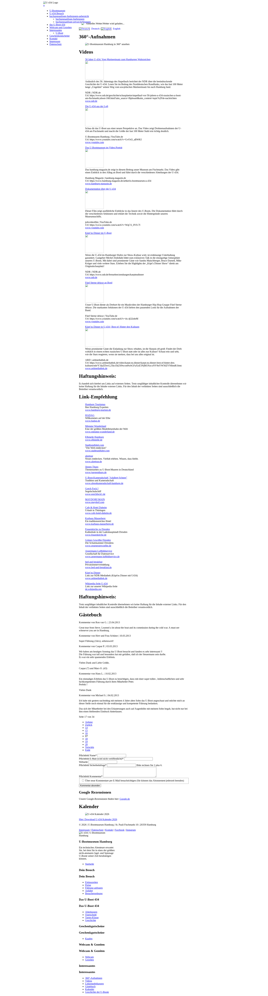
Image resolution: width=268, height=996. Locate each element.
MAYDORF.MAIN (95, 499)
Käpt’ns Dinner (92, 572)
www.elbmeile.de (93, 439)
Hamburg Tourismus (95, 404)
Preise (88, 885)
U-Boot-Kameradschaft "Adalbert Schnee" (106, 477)
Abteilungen (91, 912)
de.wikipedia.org (93, 589)
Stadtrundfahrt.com (94, 445)
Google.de (125, 799)
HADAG (89, 415)
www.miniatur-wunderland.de (100, 431)
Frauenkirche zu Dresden (97, 529)
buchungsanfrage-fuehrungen (70, 19)
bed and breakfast (93, 561)
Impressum (54, 41)
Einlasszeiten (91, 882)
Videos (88, 981)
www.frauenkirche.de (95, 534)
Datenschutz (55, 44)
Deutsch (95, 28)
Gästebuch (90, 986)
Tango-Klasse (92, 917)
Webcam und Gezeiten (60, 27)
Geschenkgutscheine (59, 35)
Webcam (89, 957)
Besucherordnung (94, 893)
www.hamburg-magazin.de (98, 183)
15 (86, 730)
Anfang (89, 722)
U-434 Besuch (56, 13)
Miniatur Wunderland (95, 426)
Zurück (88, 725)
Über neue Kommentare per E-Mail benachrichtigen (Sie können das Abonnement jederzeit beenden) (134, 780)
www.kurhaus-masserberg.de (99, 524)
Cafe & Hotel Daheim (96, 507)
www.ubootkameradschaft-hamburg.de (104, 483)
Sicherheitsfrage (93, 765)
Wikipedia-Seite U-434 (96, 583)
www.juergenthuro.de (96, 472)
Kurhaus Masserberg (95, 518)
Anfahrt (89, 890)
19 (86, 741)
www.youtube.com (94, 142)
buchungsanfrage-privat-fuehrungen (73, 21)
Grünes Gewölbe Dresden (98, 540)
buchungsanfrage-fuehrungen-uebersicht (69, 16)
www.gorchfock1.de (95, 494)
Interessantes (55, 30)
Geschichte (90, 920)
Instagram (131, 830)
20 (86, 744)
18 (86, 738)
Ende (87, 750)
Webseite (83, 762)
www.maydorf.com (94, 502)
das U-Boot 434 (57, 24)
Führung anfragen (94, 888)
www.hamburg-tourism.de (98, 410)
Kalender (89, 989)
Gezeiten (89, 959)
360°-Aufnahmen (93, 978)
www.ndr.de (91, 101)
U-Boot (59, 33)
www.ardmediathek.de (96, 368)
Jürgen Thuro (91, 466)
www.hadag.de (92, 421)
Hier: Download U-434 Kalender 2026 (98, 819)
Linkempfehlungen (94, 983)
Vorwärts (89, 747)
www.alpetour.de (93, 461)
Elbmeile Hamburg (94, 437)
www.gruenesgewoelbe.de (98, 545)
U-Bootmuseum (57, 10)
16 (86, 733)
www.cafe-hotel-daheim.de (98, 513)
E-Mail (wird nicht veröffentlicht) (101, 758)
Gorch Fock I (91, 488)
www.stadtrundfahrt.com (97, 450)
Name (88, 755)
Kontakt (53, 38)
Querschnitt (90, 914)
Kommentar (91, 776)
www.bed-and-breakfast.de (98, 567)
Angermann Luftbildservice (98, 551)
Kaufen (88, 938)
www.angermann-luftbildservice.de (102, 556)
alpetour (89, 456)
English (116, 28)
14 (86, 727)
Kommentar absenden (90, 785)
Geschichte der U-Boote (97, 992)
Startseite (89, 864)
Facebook (119, 830)
